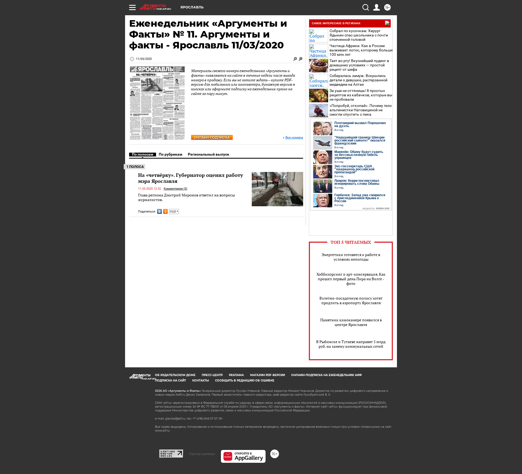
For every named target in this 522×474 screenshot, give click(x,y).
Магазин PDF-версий (267, 375)
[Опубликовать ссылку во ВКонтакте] (159, 211)
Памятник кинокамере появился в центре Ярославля (351, 322)
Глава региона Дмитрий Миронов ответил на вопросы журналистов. (186, 197)
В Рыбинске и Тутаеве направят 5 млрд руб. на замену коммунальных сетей (351, 344)
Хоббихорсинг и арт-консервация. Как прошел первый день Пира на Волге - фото (351, 279)
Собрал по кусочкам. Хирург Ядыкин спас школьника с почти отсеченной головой (359, 35)
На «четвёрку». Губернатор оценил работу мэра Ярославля (190, 178)
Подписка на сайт (170, 380)
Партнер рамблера (202, 453)
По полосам (142, 154)
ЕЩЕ (173, 211)
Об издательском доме (175, 375)
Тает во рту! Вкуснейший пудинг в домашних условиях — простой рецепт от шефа (359, 65)
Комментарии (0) (175, 188)
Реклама (236, 375)
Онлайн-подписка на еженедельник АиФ (326, 375)
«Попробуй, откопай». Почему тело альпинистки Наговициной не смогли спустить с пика (361, 109)
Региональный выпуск (208, 154)
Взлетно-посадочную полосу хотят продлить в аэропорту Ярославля (351, 300)
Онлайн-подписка (212, 138)
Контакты (200, 380)
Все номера (294, 137)
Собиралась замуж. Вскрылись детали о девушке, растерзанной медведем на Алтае (358, 80)
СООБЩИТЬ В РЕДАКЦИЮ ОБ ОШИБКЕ (244, 380)
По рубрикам (170, 154)
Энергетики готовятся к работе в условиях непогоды (351, 256)
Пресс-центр (212, 375)
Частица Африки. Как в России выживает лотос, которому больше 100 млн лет (361, 50)
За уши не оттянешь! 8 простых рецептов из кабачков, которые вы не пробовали (361, 94)
